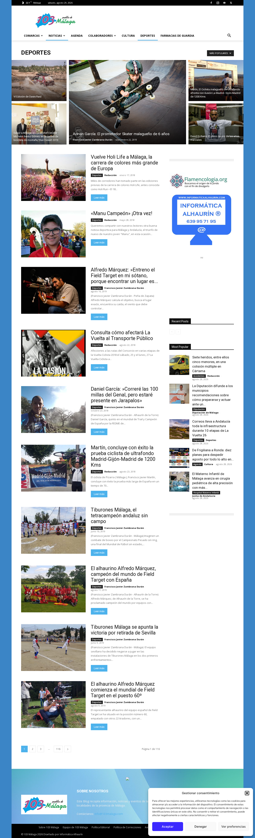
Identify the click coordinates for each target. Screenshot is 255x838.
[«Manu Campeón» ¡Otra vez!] (53, 233)
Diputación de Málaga (205, 412)
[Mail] (224, 3)
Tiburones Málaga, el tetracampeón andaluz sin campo (119, 515)
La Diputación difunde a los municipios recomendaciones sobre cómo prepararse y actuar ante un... (212, 395)
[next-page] (67, 749)
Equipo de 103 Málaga (75, 827)
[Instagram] (218, 3)
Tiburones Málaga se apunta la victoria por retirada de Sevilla (124, 630)
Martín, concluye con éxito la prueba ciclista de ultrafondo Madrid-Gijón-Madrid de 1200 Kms (123, 456)
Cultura (128, 35)
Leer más (99, 197)
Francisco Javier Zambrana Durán (93, 139)
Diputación (199, 409)
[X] (231, 3)
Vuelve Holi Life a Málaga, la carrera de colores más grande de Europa (124, 162)
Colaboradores (100, 35)
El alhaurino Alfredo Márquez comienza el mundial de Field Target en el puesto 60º (123, 689)
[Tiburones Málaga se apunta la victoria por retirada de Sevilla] (53, 647)
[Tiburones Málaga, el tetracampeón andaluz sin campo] (53, 530)
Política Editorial (101, 827)
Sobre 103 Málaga (49, 827)
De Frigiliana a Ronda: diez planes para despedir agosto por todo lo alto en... (213, 454)
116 (58, 749)
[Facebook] (211, 3)
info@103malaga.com (109, 814)
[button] (247, 793)
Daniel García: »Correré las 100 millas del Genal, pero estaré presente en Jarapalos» (124, 394)
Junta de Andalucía (203, 495)
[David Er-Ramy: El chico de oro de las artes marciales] (215, 124)
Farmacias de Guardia (177, 35)
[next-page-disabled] (178, 331)
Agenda (77, 35)
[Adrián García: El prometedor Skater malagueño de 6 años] (127, 102)
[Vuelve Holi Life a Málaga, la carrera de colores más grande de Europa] (53, 177)
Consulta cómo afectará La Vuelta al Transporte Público (122, 335)
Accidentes (199, 376)
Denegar (200, 826)
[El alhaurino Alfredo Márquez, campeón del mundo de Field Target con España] (53, 589)
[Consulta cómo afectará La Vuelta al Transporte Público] (53, 353)
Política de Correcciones (127, 827)
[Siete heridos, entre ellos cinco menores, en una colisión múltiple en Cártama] (179, 365)
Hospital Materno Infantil (206, 492)
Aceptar (168, 826)
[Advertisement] (201, 285)
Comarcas (32, 35)
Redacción (110, 175)
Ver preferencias (233, 826)
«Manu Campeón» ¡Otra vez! (121, 213)
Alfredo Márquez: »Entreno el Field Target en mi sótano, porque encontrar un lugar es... (124, 275)
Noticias (55, 35)
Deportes (147, 35)
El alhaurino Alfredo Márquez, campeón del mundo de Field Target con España (123, 574)
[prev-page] (171, 331)
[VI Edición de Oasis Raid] (39, 80)
